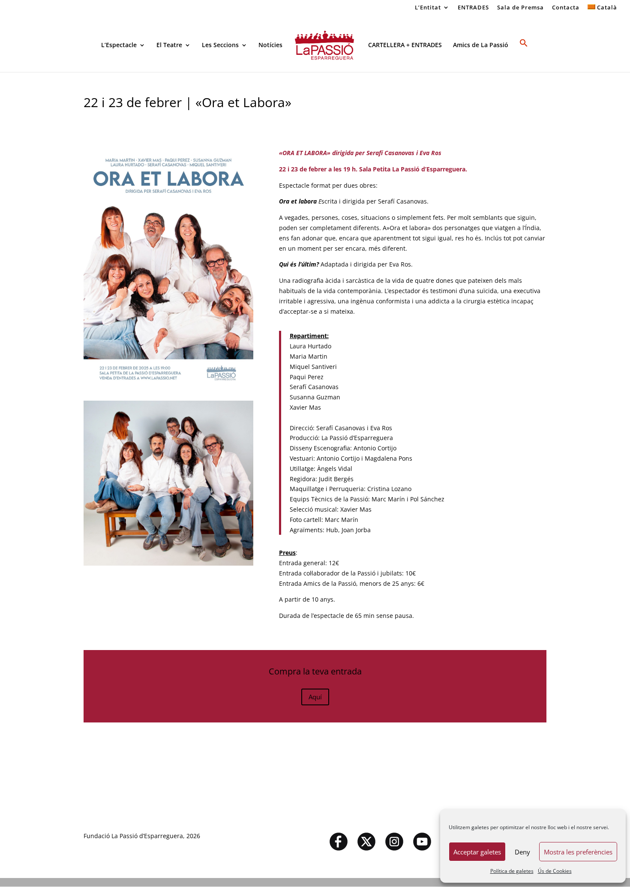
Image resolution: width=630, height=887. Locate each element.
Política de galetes (512, 871)
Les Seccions (220, 45)
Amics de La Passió (480, 45)
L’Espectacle (119, 45)
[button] (523, 55)
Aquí (315, 696)
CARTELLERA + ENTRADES (405, 45)
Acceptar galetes (477, 852)
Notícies (270, 45)
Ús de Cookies (555, 871)
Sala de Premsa (520, 8)
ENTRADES (473, 8)
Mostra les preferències (578, 852)
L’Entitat (428, 8)
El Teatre (169, 45)
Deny (522, 852)
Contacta (565, 8)
